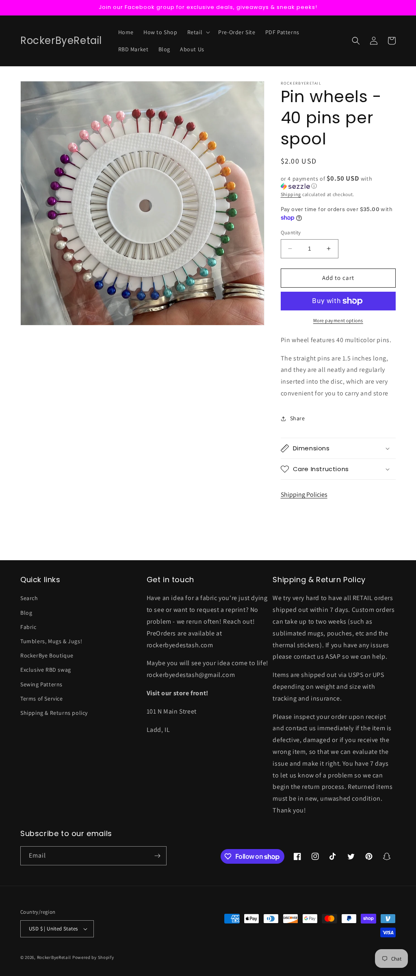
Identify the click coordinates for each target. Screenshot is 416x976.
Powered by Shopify (93, 957)
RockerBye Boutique (47, 655)
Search (29, 598)
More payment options (338, 320)
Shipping (291, 194)
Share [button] (297, 418)
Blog (26, 612)
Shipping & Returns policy (54, 712)
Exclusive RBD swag (45, 669)
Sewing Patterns (41, 684)
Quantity (291, 232)
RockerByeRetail (54, 957)
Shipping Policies (304, 494)
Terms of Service (41, 698)
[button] (198, 32)
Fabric (28, 627)
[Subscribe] (157, 855)
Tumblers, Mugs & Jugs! (51, 641)
